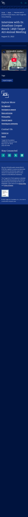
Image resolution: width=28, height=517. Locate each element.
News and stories (6, 113)
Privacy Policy (22, 183)
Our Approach (5, 106)
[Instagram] (9, 155)
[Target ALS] (3, 4)
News (9, 12)
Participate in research (8, 109)
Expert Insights (7, 80)
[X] (16, 155)
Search (3, 136)
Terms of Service (8, 185)
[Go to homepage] (5, 100)
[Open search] (21, 3)
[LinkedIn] (22, 155)
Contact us (4, 133)
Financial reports (6, 120)
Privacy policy (5, 117)
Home (3, 12)
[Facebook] (3, 155)
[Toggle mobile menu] (25, 3)
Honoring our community (9, 123)
